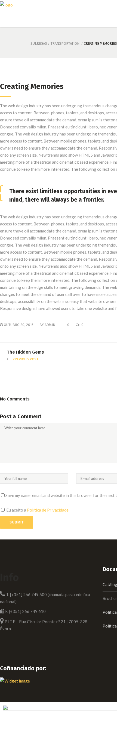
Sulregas (38, 43)
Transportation (65, 43)
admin (50, 325)
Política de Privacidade (48, 509)
